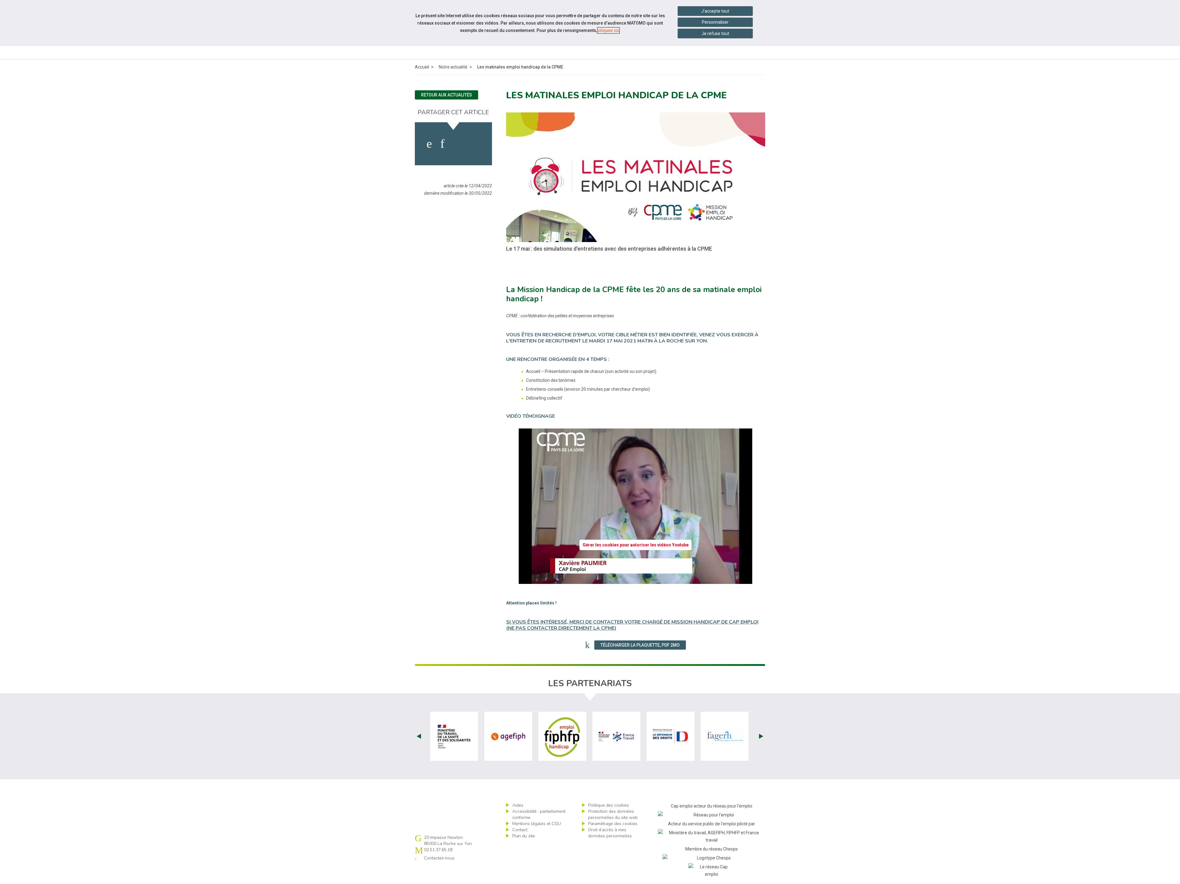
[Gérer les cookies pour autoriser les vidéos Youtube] (635, 580)
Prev (419, 736)
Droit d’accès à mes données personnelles (610, 833)
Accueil (422, 67)
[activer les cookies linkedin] (442, 143)
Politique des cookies (608, 805)
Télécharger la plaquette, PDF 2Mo (640, 645)
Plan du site (523, 836)
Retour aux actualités (446, 94)
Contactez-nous (439, 858)
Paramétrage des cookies (612, 824)
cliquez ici (608, 30)
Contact (519, 830)
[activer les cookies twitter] (457, 143)
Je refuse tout (715, 33)
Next (761, 736)
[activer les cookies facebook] (429, 143)
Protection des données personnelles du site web (613, 814)
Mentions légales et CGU (536, 824)
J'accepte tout (715, 11)
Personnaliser (715, 22)
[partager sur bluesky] (475, 143)
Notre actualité (453, 67)
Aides (517, 805)
